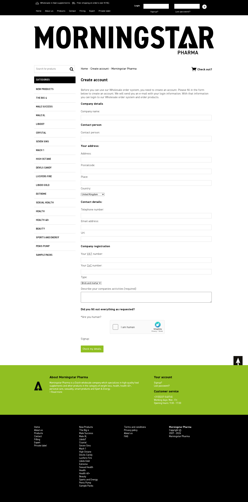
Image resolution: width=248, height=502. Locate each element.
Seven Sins (42, 141)
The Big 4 (41, 98)
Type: (84, 277)
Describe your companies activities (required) (108, 289)
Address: (86, 153)
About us (49, 11)
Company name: (90, 111)
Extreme (41, 194)
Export (92, 11)
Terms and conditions (135, 427)
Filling (83, 11)
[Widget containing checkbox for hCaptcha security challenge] (137, 327)
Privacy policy (130, 430)
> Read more (56, 392)
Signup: (85, 339)
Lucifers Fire (44, 176)
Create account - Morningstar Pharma (113, 68)
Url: (83, 233)
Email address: (90, 221)
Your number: (92, 254)
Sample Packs (44, 255)
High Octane (43, 159)
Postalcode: (88, 165)
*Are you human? (91, 317)
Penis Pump (43, 246)
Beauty (40, 229)
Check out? (204, 69)
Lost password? (182, 12)
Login (137, 6)
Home (38, 11)
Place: (84, 177)
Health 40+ (42, 220)
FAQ (126, 436)
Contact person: (90, 132)
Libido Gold (42, 185)
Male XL (40, 115)
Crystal (41, 133)
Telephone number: (92, 209)
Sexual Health (45, 203)
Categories (43, 80)
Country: (86, 188)
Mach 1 (40, 150)
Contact (72, 11)
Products (61, 11)
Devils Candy (44, 168)
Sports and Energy (47, 237)
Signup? (154, 12)
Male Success (44, 107)
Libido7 (40, 124)
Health (40, 211)
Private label (105, 11)
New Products (45, 89)
